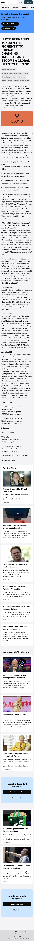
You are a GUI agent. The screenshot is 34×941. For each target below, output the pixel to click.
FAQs (16, 931)
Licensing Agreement (8, 77)
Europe (26, 73)
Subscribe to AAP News (10, 24)
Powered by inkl (17, 936)
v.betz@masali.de (13, 449)
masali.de (13, 451)
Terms (5, 931)
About (21, 931)
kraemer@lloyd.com (14, 421)
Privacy (10, 931)
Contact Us (27, 931)
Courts (25, 7)
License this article (8, 460)
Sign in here (22, 797)
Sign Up (28, 2)
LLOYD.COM (15, 423)
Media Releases (17, 933)
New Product (21, 77)
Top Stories (5, 7)
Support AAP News (17, 904)
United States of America (22, 81)
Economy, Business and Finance (12, 73)
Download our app (8, 28)
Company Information (9, 70)
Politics (16, 7)
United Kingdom (7, 81)
